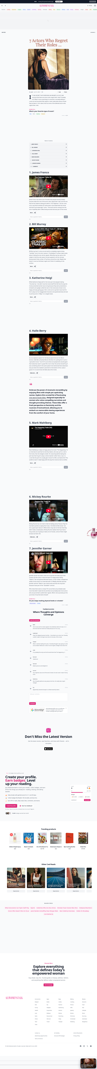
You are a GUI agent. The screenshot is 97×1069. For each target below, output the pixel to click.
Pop (30, 114)
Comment (32, 703)
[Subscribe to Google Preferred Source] (37, 710)
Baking (50, 9)
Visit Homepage (48, 985)
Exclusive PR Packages (59, 1035)
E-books (38, 603)
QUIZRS (67, 115)
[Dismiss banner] (66, 708)
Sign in (32, 809)
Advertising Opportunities (41, 1035)
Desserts (3, 9)
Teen (54, 9)
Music (83, 1013)
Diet (36, 1004)
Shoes (36, 1019)
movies (4, 32)
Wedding (72, 1021)
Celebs (86, 9)
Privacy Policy (76, 1035)
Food (68, 9)
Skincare (58, 9)
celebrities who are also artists (46, 908)
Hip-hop (38, 114)
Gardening (34, 9)
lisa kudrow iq (48, 914)
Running (39, 9)
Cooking (8, 9)
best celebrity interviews (67, 911)
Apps (48, 999)
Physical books (33, 603)
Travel (48, 1021)
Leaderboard (73, 800)
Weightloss (84, 1021)
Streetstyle (45, 9)
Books (48, 1002)
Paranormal (49, 1016)
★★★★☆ (93, 32)
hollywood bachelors (85, 908)
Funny (36, 1007)
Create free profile (11, 805)
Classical (43, 114)
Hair (83, 1007)
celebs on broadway (82, 911)
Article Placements (77, 1033)
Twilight (82, 9)
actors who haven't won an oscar (18, 911)
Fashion (28, 9)
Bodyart (37, 1002)
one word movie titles (37, 397)
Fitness (72, 1004)
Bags (60, 999)
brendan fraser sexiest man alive (67, 908)
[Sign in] (95, 6)
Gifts (90, 9)
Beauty (71, 9)
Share (65, 92)
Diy (47, 1004)
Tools (36, 1024)
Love (36, 1013)
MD (42, 92)
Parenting (61, 1016)
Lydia (32, 92)
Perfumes (77, 9)
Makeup (63, 9)
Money (24, 9)
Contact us (37, 1033)
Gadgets (19, 9)
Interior (60, 1010)
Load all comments (34, 620)
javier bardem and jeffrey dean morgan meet (44, 911)
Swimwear (84, 1019)
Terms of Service (39, 1038)
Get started (87, 800)
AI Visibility (56, 1033)
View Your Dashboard (27, 805)
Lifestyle (84, 1010)
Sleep (60, 1019)
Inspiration (14, 9)
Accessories (37, 999)
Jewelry (72, 1010)
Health (36, 1010)
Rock (34, 114)
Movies (72, 1013)
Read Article (19, 891)
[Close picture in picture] (81, 1059)
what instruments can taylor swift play (17, 908)
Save (60, 92)
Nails (36, 1016)
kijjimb (33, 908)
